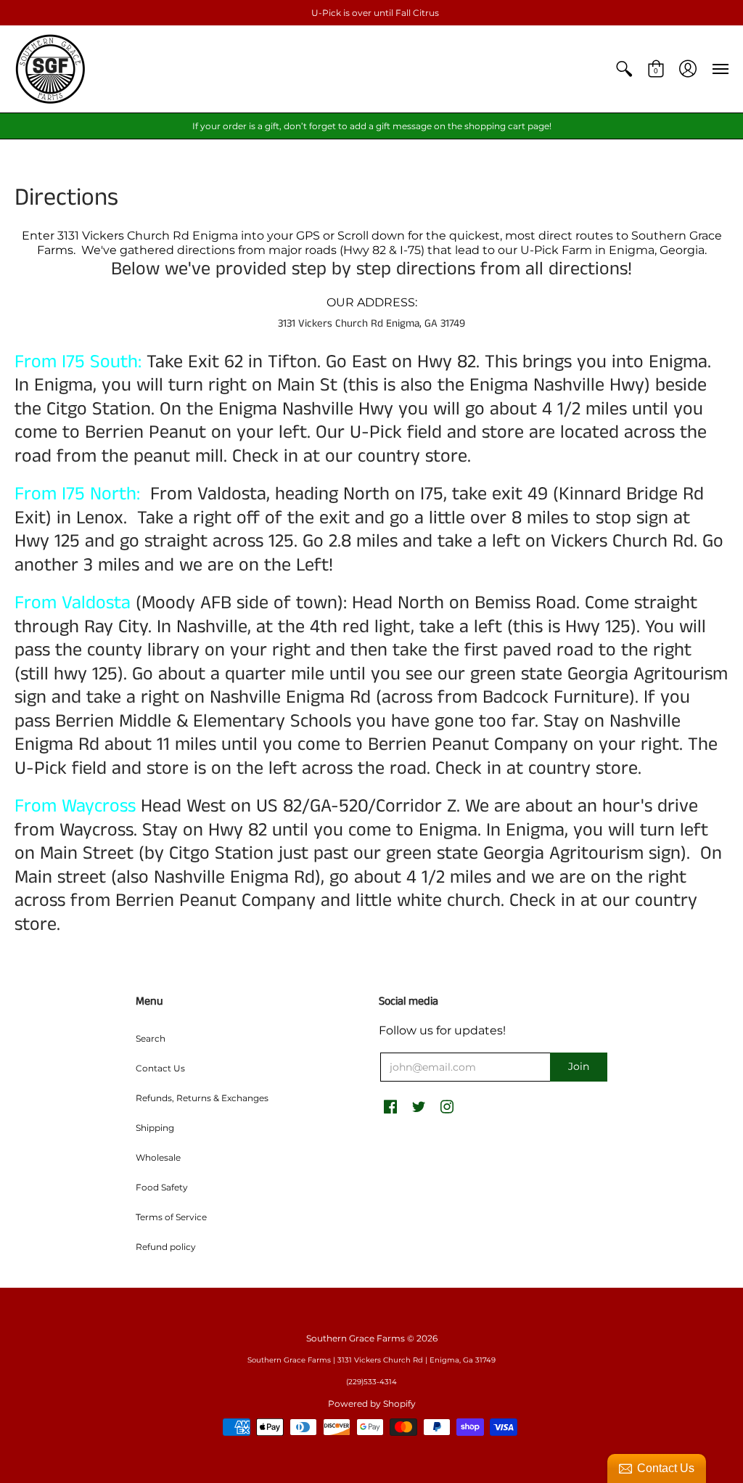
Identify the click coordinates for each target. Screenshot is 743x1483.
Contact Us (160, 1068)
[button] (624, 69)
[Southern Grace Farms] (51, 69)
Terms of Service (171, 1217)
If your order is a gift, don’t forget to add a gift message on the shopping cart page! (371, 125)
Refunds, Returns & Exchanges (202, 1097)
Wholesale (158, 1157)
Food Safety (162, 1187)
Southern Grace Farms (355, 1338)
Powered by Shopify (372, 1403)
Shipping (155, 1127)
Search (150, 1038)
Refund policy (166, 1246)
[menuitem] (624, 69)
